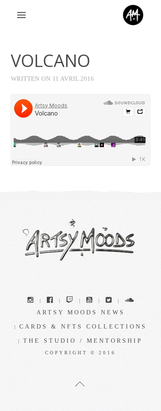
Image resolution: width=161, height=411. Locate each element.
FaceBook (50, 301)
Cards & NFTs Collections (83, 326)
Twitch (69, 301)
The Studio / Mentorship (83, 341)
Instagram (30, 301)
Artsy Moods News (80, 312)
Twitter (108, 301)
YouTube (89, 301)
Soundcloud (129, 301)
